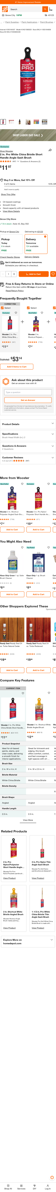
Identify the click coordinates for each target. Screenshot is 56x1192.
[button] (28, 424)
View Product (9, 878)
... (1, 22)
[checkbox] (28, 308)
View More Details (11, 211)
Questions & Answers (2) (30, 161)
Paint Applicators (29, 22)
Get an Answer (28, 400)
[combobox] (25, 9)
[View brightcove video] (44, 122)
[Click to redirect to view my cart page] (50, 9)
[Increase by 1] (14, 274)
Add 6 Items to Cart (16, 366)
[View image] (3, 122)
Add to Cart (35, 274)
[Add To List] (53, 274)
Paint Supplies (12, 22)
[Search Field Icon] (45, 9)
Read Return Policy (15, 290)
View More (28, 820)
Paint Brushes (46, 22)
